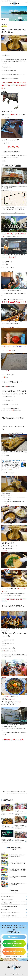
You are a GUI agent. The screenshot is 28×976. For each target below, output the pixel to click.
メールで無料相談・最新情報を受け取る (14, 951)
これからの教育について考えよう (9, 916)
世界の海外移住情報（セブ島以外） (9, 906)
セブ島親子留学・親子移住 (7, 896)
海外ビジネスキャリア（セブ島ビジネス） (10, 912)
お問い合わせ (14, 937)
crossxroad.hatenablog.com (8, 473)
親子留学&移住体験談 (6, 903)
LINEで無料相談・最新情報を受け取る (14, 943)
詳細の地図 (6, 188)
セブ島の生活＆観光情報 (7, 899)
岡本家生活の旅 (5, 909)
